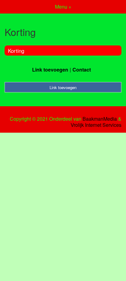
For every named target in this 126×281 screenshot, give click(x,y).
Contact (81, 69)
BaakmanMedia (100, 119)
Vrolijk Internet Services (96, 125)
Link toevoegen (50, 69)
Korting (16, 50)
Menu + (63, 6)
